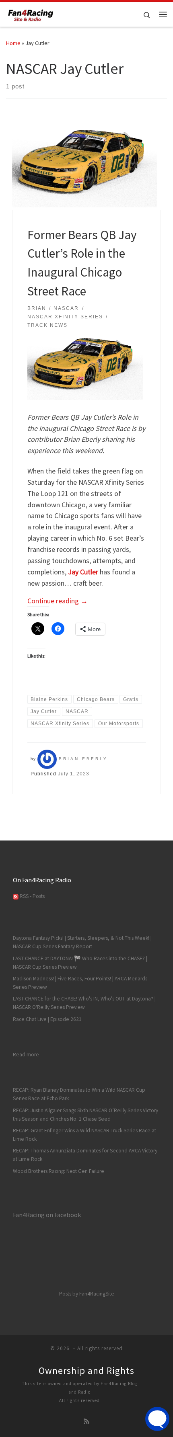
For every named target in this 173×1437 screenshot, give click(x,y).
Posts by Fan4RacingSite (86, 1293)
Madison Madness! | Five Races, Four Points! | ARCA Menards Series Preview (80, 982)
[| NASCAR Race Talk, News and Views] (31, 13)
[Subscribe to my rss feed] (86, 1422)
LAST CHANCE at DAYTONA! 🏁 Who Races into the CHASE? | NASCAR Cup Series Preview (80, 962)
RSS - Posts (32, 896)
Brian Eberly (83, 758)
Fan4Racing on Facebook (47, 1215)
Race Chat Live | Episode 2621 (47, 1019)
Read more (26, 1054)
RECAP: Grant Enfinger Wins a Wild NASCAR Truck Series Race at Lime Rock (84, 1134)
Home (13, 43)
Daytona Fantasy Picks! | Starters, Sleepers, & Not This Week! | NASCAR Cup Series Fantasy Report (82, 942)
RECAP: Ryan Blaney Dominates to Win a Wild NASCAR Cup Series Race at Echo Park (79, 1094)
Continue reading (57, 600)
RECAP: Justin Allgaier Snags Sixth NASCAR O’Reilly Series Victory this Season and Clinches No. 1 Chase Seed (85, 1114)
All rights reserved (79, 1400)
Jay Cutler (83, 571)
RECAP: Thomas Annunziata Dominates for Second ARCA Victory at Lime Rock (85, 1154)
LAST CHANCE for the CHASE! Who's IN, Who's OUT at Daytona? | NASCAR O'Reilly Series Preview (84, 1003)
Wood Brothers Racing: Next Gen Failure (58, 1171)
